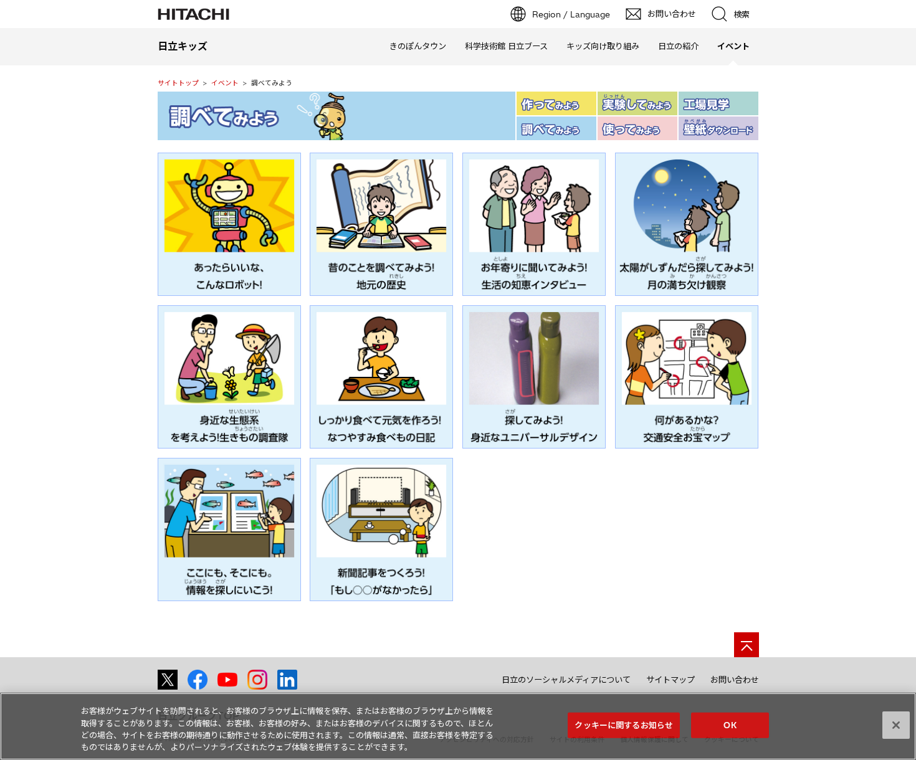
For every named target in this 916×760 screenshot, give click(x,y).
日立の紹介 (678, 46)
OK (729, 725)
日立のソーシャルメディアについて (566, 680)
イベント (225, 82)
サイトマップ (670, 680)
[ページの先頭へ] (746, 644)
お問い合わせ (734, 680)
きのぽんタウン (417, 46)
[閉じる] (896, 725)
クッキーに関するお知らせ (624, 725)
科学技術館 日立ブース (506, 46)
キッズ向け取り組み (602, 46)
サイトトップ (178, 82)
